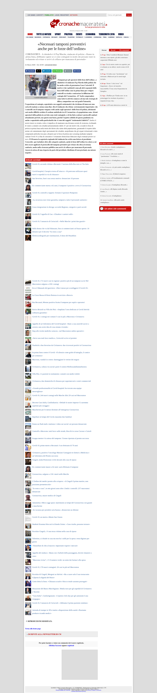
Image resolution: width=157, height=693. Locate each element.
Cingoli (126, 37)
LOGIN (57, 15)
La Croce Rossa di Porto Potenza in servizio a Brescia (52, 295)
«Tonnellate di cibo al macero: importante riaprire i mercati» (55, 546)
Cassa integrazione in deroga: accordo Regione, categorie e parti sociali (59, 207)
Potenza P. (79, 37)
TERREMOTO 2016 (107, 34)
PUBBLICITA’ (49, 15)
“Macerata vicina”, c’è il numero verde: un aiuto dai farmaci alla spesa (59, 560)
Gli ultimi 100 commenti (115, 209)
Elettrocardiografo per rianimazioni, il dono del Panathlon (54, 236)
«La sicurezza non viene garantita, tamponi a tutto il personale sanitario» (59, 200)
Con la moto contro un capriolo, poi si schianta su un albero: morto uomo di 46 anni (115, 67)
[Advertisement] (58, 262)
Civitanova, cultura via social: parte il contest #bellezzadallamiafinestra (59, 367)
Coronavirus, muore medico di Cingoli (46, 496)
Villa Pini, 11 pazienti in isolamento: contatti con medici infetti (56, 374)
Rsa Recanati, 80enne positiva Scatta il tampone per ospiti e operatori (58, 302)
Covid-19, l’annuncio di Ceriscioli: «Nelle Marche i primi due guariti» (58, 221)
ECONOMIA (90, 34)
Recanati (54, 37)
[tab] (104, 50)
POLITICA (68, 34)
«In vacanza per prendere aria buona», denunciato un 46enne (55, 510)
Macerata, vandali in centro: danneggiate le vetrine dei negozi (55, 360)
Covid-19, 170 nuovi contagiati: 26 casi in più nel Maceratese (55, 567)
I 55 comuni (29, 37)
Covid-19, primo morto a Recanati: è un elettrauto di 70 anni (55, 446)
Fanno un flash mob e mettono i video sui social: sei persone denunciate (59, 424)
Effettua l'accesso (55, 645)
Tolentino (71, 37)
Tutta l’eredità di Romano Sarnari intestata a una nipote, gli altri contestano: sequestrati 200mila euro (114, 57)
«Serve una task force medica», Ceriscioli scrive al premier (54, 338)
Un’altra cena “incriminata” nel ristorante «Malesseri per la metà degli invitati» (113, 76)
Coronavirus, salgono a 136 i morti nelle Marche (50, 474)
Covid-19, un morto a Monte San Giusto (47, 517)
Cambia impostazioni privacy (78, 691)
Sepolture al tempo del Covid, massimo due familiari (52, 417)
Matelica (119, 37)
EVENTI (79, 34)
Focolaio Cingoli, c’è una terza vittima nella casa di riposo (54, 531)
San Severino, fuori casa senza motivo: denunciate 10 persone (55, 178)
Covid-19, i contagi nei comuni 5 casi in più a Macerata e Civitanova (58, 317)
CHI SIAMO (31, 15)
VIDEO (121, 34)
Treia (104, 37)
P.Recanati (62, 37)
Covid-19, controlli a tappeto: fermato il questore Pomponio (55, 193)
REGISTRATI (64, 15)
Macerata (38, 37)
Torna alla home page (33, 628)
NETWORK (74, 15)
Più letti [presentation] (104, 50)
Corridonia (97, 37)
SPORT (58, 34)
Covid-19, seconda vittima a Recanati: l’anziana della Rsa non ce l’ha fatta (60, 164)
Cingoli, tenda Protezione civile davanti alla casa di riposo (54, 460)
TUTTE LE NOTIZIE (43, 34)
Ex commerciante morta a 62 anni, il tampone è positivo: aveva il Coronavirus (61, 186)
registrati (70, 645)
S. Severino (88, 37)
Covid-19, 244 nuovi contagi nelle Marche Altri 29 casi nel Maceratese (59, 395)
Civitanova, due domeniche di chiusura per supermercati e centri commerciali (61, 381)
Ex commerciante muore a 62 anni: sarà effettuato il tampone (55, 467)
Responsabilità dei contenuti (63, 690)
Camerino (111, 37)
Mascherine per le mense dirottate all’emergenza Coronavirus (55, 410)
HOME (30, 34)
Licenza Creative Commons (94, 690)
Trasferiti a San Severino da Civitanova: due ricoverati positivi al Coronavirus (61, 345)
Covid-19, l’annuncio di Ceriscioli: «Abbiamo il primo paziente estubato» (60, 603)
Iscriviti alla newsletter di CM (44, 634)
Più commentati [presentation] (124, 50)
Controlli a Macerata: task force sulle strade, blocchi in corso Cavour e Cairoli (61, 431)
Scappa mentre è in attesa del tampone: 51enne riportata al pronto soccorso (60, 438)
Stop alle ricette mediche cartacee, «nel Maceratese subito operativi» (58, 331)
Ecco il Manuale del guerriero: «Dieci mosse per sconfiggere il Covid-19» (60, 288)
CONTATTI (40, 15)
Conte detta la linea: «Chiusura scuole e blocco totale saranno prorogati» (59, 582)
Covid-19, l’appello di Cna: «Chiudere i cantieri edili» (52, 214)
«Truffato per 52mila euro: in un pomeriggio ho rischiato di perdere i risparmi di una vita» (113, 98)
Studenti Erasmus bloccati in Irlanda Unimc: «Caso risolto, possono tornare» (61, 524)
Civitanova (46, 37)
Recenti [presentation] (113, 50)
